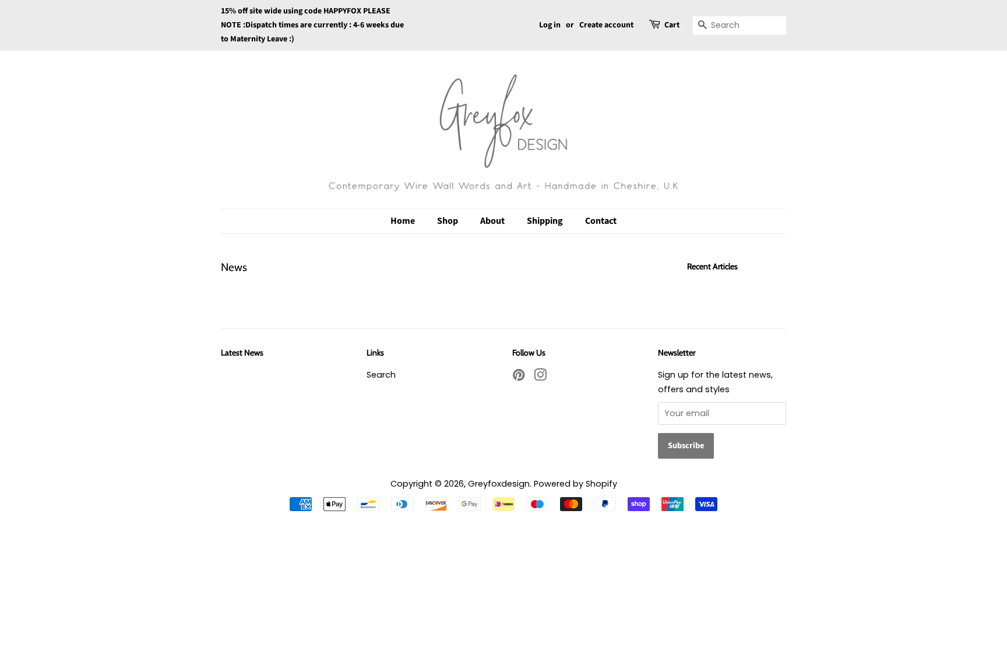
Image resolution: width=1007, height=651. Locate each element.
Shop (447, 220)
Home (402, 220)
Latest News (242, 352)
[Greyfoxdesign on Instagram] (540, 377)
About (492, 220)
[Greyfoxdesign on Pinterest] (518, 377)
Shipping (545, 220)
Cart (671, 25)
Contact (601, 220)
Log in (550, 25)
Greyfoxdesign (499, 484)
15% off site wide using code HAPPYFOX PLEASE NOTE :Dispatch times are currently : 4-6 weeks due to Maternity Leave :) (312, 25)
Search (381, 375)
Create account (606, 25)
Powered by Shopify (575, 484)
